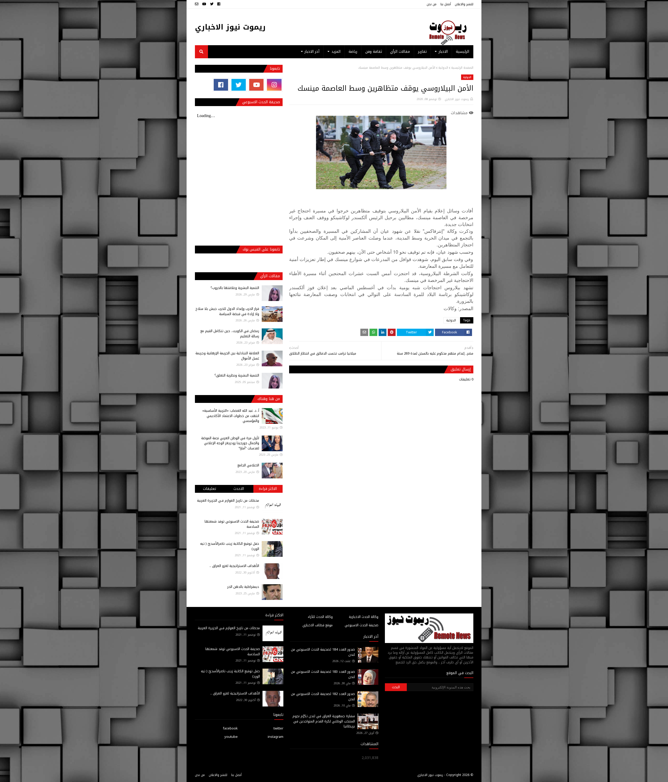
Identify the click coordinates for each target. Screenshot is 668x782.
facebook (230, 728)
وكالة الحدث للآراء (320, 616)
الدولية (443, 68)
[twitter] (212, 4)
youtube (231, 736)
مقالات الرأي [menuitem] (400, 51)
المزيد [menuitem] (336, 51)
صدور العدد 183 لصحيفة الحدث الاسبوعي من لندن (323, 674)
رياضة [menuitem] (353, 51)
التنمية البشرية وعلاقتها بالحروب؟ (235, 288)
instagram (275, 736)
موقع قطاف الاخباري (317, 625)
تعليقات (209, 488)
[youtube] (204, 4)
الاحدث (239, 488)
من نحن (432, 4)
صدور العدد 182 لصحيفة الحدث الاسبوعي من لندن (323, 696)
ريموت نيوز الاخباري (230, 27)
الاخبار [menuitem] (443, 51)
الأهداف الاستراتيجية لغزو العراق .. (234, 566)
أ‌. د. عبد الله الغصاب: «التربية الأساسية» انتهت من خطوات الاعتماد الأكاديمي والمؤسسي (230, 415)
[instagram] (274, 85)
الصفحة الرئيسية (462, 68)
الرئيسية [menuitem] (462, 51)
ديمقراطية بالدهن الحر (243, 586)
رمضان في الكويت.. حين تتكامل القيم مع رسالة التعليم (229, 333)
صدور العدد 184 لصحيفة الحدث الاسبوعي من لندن (323, 652)
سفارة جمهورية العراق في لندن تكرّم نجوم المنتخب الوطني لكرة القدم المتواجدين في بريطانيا (324, 721)
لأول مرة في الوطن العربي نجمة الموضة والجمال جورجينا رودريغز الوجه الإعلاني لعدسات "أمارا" (230, 443)
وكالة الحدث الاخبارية (363, 616)
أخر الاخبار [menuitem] (312, 51)
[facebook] (219, 4)
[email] (197, 4)
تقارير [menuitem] (422, 51)
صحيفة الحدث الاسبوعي (361, 625)
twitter (278, 728)
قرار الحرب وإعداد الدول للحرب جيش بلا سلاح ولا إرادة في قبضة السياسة (227, 311)
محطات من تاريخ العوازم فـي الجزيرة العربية (228, 500)
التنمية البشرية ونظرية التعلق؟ (236, 375)
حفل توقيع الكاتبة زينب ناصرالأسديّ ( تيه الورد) (229, 546)
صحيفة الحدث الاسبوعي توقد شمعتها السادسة (232, 524)
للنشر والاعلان (464, 4)
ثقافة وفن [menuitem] (373, 51)
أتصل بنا (445, 4)
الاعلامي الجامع (248, 465)
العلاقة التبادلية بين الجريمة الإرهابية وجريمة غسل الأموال (227, 356)
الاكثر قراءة (268, 488)
